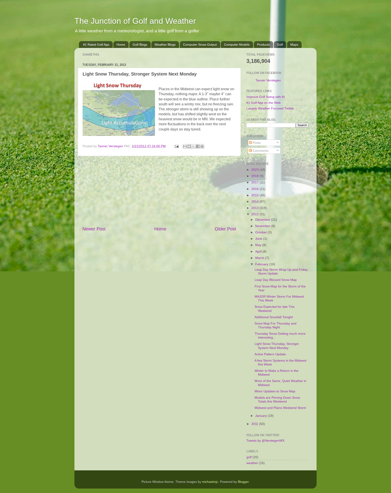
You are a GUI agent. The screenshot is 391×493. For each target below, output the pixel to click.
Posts (256, 143)
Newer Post (94, 228)
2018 (255, 176)
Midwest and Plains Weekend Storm (280, 408)
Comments (260, 150)
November (263, 226)
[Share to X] (193, 146)
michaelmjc (210, 482)
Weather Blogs (165, 44)
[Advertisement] (159, 191)
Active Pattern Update (270, 354)
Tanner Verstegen (268, 80)
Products (263, 44)
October (261, 232)
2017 (255, 182)
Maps (294, 44)
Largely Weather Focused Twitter (270, 108)
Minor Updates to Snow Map (275, 391)
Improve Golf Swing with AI (265, 97)
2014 (255, 201)
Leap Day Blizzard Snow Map (276, 280)
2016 (255, 189)
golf (249, 457)
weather (252, 463)
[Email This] (185, 146)
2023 (255, 169)
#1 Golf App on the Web (263, 102)
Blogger (243, 482)
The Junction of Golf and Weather (135, 21)
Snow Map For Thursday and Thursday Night (275, 325)
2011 (255, 424)
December (263, 219)
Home (121, 44)
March (260, 258)
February (262, 264)
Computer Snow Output (200, 44)
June (259, 238)
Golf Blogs (140, 44)
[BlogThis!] (189, 146)
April (258, 251)
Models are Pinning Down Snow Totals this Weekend (277, 399)
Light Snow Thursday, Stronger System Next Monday (277, 345)
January (261, 415)
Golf (280, 44)
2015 (255, 195)
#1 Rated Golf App (96, 44)
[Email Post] (176, 146)
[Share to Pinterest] (202, 146)
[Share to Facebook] (198, 146)
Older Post (225, 228)
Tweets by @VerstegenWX (265, 440)
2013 (255, 208)
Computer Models (237, 44)
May (258, 245)
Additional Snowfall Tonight (274, 317)
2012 (255, 214)
